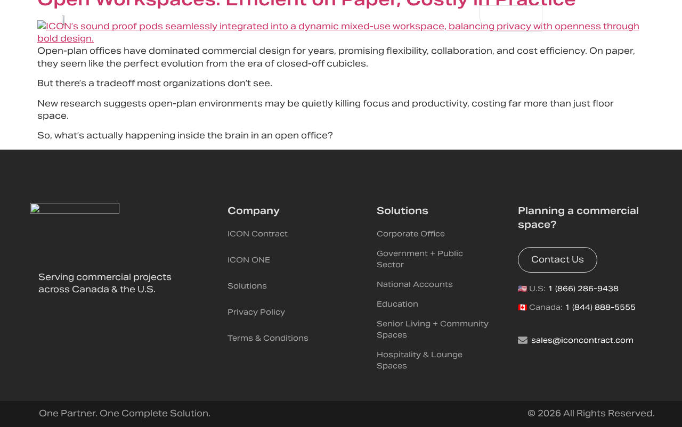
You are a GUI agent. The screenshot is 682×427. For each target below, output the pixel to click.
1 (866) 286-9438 (583, 288)
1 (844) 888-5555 (600, 307)
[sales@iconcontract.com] (522, 340)
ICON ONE (249, 260)
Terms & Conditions (268, 338)
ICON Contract (258, 234)
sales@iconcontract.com (582, 340)
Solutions (247, 286)
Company (254, 210)
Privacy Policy (256, 312)
